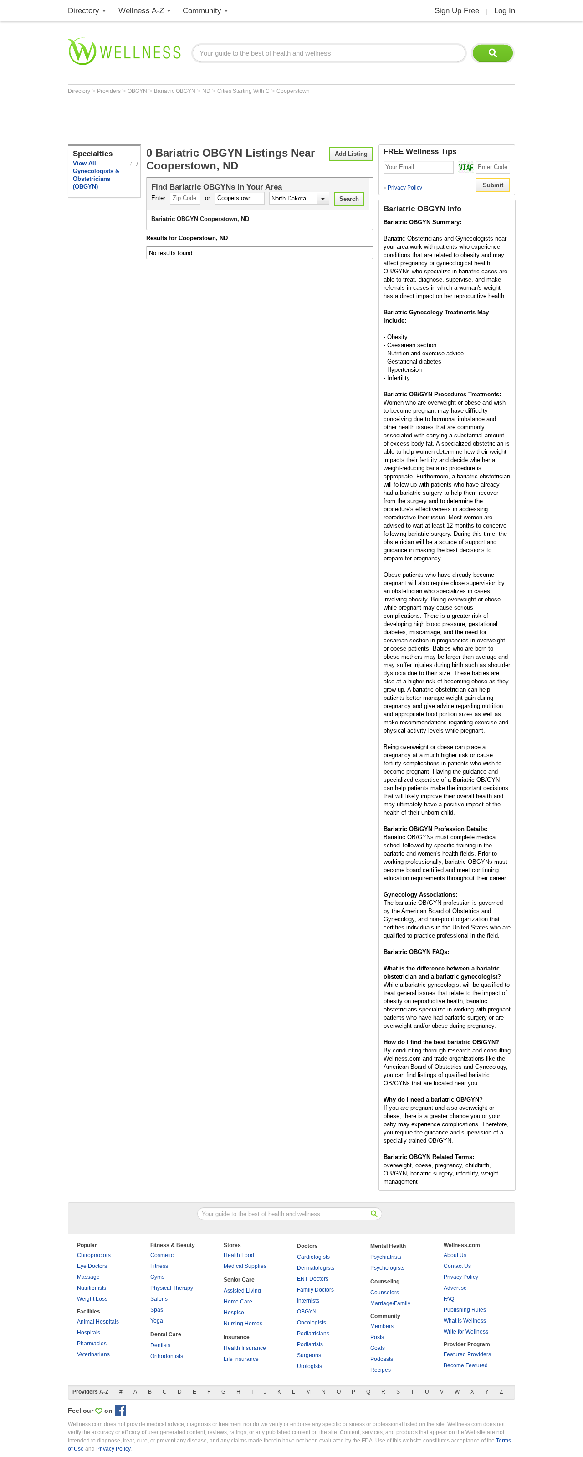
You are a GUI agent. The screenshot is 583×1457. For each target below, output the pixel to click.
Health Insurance (245, 1348)
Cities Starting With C (244, 91)
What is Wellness (465, 1321)
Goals (377, 1348)
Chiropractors (94, 1255)
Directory (83, 10)
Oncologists (311, 1322)
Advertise (455, 1288)
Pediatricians (313, 1333)
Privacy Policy (403, 188)
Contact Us (457, 1266)
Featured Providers (467, 1354)
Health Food (239, 1255)
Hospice (234, 1312)
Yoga (156, 1321)
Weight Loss (92, 1299)
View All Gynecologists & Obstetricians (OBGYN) (96, 175)
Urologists (309, 1366)
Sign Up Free (457, 10)
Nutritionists (91, 1288)
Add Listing (351, 153)
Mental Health (388, 1246)
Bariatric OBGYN (175, 91)
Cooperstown (293, 91)
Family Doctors (315, 1290)
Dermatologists (315, 1268)
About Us (455, 1255)
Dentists (160, 1345)
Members (382, 1326)
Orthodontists (166, 1356)
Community (202, 10)
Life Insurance (241, 1359)
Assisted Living (242, 1291)
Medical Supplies (245, 1266)
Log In (504, 10)
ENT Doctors (312, 1279)
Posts (377, 1337)
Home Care (238, 1301)
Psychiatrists (385, 1257)
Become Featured (466, 1365)
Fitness (159, 1266)
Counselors (384, 1292)
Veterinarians (93, 1354)
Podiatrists (310, 1344)
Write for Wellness (466, 1332)
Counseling (384, 1281)
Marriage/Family (390, 1303)
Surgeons (309, 1355)
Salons (159, 1299)
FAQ (449, 1299)
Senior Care (239, 1280)
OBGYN (138, 91)
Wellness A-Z (141, 10)
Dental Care (165, 1334)
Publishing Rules (465, 1310)
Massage (88, 1277)
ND (207, 91)
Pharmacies (92, 1343)
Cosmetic (162, 1255)
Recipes (380, 1370)
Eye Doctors (92, 1266)
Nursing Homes (243, 1323)
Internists (308, 1301)
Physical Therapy (171, 1288)
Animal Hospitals (98, 1321)
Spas (156, 1310)
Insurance (237, 1337)
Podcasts (381, 1359)
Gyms (157, 1277)
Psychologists (387, 1268)
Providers (109, 91)
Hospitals (88, 1332)
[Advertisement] (233, 119)
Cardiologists (313, 1257)
